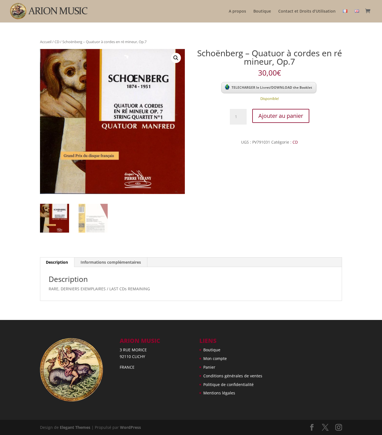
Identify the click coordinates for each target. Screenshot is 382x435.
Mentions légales (219, 393)
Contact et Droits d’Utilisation (307, 11)
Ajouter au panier (280, 116)
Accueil (45, 41)
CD (57, 41)
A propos (237, 11)
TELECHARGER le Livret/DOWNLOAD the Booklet (272, 87)
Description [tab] (57, 262)
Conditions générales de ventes (232, 375)
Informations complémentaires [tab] (111, 262)
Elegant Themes (75, 427)
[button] (176, 58)
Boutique (262, 11)
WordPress (130, 427)
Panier (209, 367)
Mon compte (215, 358)
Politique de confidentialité (228, 384)
